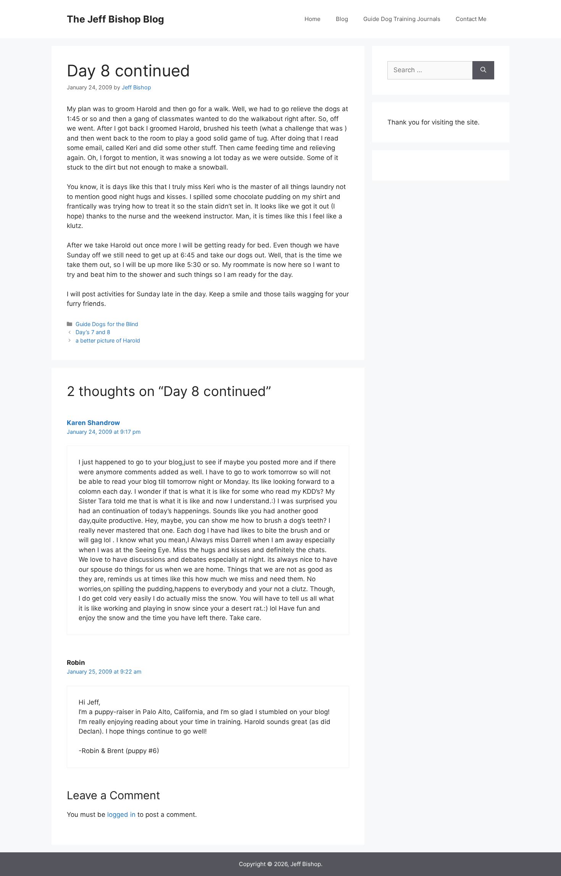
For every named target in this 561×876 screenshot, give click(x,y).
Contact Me (471, 19)
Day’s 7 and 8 (93, 332)
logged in (121, 814)
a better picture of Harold (108, 340)
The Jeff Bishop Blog (115, 19)
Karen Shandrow (93, 423)
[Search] (483, 70)
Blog (342, 19)
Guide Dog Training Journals (401, 19)
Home (313, 19)
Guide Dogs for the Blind (107, 324)
